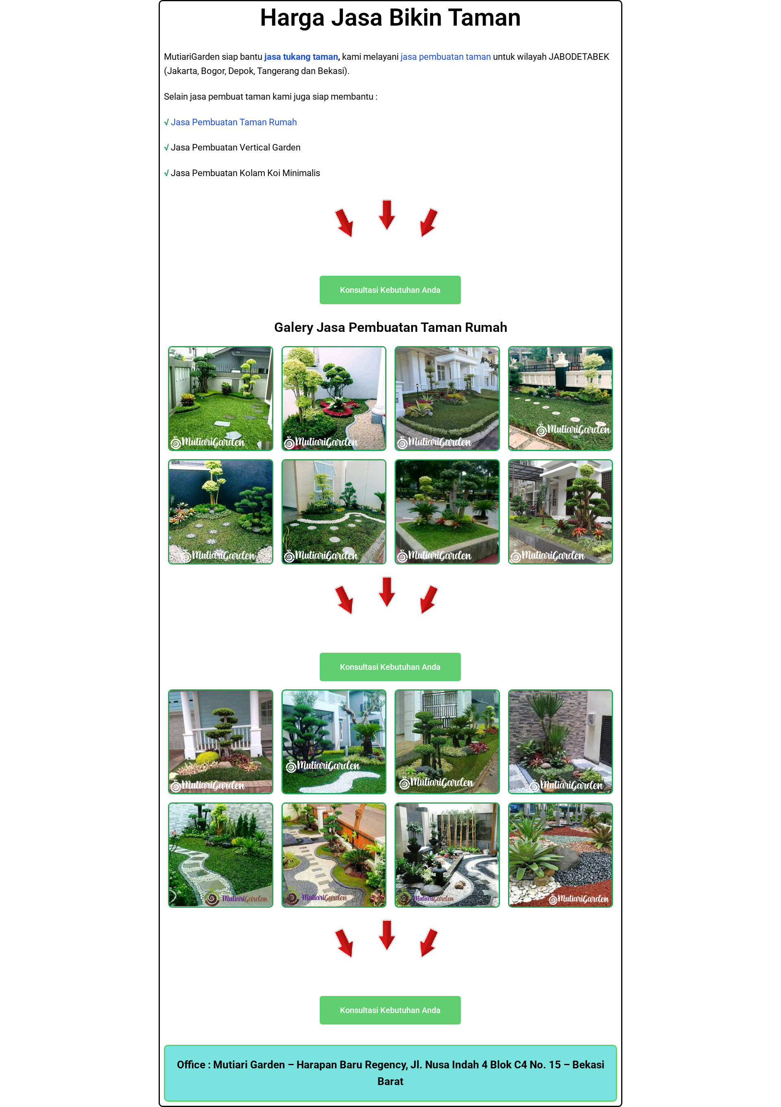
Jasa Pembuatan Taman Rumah (235, 122)
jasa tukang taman (301, 57)
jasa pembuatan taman (446, 57)
